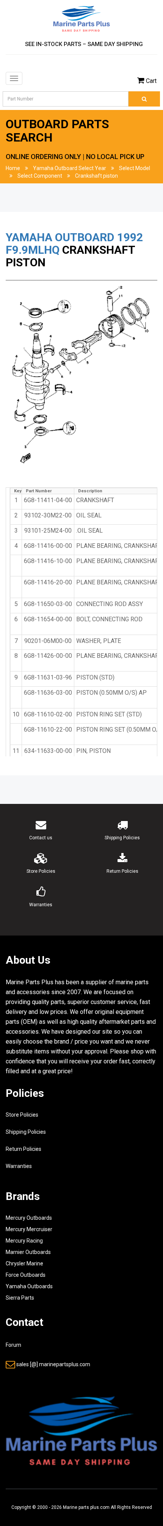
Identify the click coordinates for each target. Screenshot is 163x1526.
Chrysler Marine (24, 1263)
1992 (130, 237)
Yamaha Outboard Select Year (69, 168)
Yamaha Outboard (60, 237)
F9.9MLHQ (33, 249)
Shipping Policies (26, 1132)
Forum (13, 1345)
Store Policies (22, 1115)
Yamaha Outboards (29, 1286)
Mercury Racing (24, 1241)
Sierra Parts (20, 1298)
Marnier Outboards (28, 1252)
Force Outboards (25, 1275)
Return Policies (23, 1149)
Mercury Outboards (29, 1218)
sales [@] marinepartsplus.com (53, 1364)
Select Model (134, 168)
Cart (151, 80)
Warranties (19, 1166)
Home (13, 168)
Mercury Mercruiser (29, 1229)
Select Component (39, 176)
